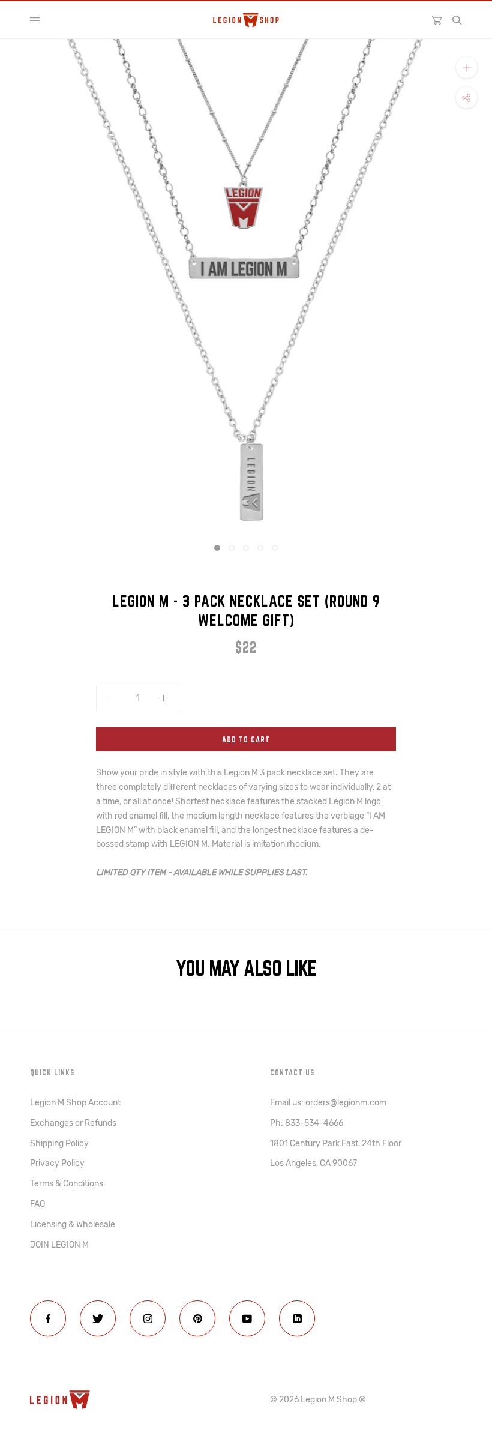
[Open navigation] (35, 20)
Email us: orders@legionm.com (328, 1103)
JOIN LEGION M (59, 1245)
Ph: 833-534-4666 (306, 1123)
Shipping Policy (59, 1143)
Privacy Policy (57, 1163)
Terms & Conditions (66, 1184)
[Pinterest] (197, 1318)
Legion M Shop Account (75, 1103)
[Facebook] (48, 1318)
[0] (437, 20)
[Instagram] (148, 1318)
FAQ (37, 1204)
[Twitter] (98, 1318)
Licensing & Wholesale (72, 1224)
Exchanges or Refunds (73, 1123)
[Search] (457, 20)
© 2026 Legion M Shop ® (318, 1400)
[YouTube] (247, 1318)
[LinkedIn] (297, 1318)
